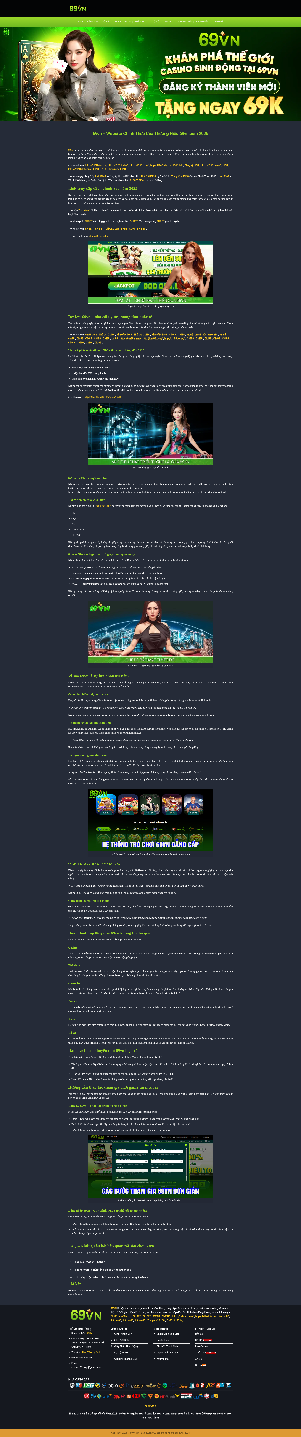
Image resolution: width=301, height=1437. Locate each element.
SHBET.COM (128, 228)
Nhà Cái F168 (148, 176)
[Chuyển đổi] (71, 1262)
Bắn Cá (91, 21)
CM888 (166, 1316)
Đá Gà (168, 21)
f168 (225, 165)
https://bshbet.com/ (182, 1316)
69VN (80, 21)
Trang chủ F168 (117, 169)
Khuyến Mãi (185, 21)
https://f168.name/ (211, 165)
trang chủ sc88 (114, 397)
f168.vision (84, 210)
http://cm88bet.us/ (174, 338)
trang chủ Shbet (103, 505)
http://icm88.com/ (152, 338)
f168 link (178, 165)
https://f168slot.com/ (79, 169)
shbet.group (112, 228)
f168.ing (178, 1320)
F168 (96, 169)
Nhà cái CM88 (106, 334)
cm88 (115, 338)
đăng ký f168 (192, 165)
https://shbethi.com (205, 1316)
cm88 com (125, 1316)
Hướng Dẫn (202, 21)
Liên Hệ (219, 21)
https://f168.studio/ (160, 165)
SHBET (89, 221)
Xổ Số (155, 21)
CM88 (172, 334)
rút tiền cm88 (194, 334)
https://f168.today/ (118, 165)
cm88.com (91, 334)
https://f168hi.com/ (95, 165)
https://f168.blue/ (139, 165)
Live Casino (122, 21)
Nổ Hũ (105, 21)
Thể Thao (140, 21)
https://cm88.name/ (130, 338)
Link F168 (100, 176)
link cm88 (223, 1316)
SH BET (99, 228)
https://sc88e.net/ (94, 397)
